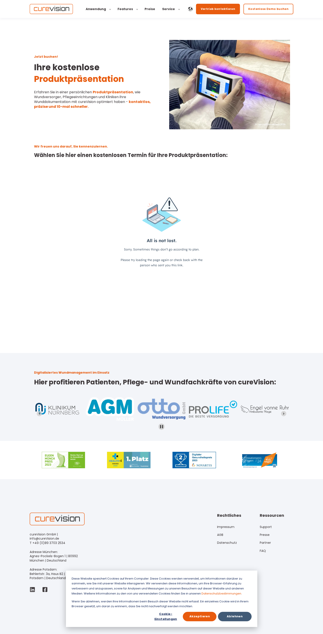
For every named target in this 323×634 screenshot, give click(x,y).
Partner (265, 543)
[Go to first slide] (283, 413)
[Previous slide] (39, 413)
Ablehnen (235, 616)
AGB (220, 535)
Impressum (225, 527)
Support (266, 527)
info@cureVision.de (44, 538)
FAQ (263, 551)
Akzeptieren (199, 616)
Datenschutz (227, 543)
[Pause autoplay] (161, 426)
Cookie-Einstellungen (165, 616)
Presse (265, 535)
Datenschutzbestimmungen (221, 593)
